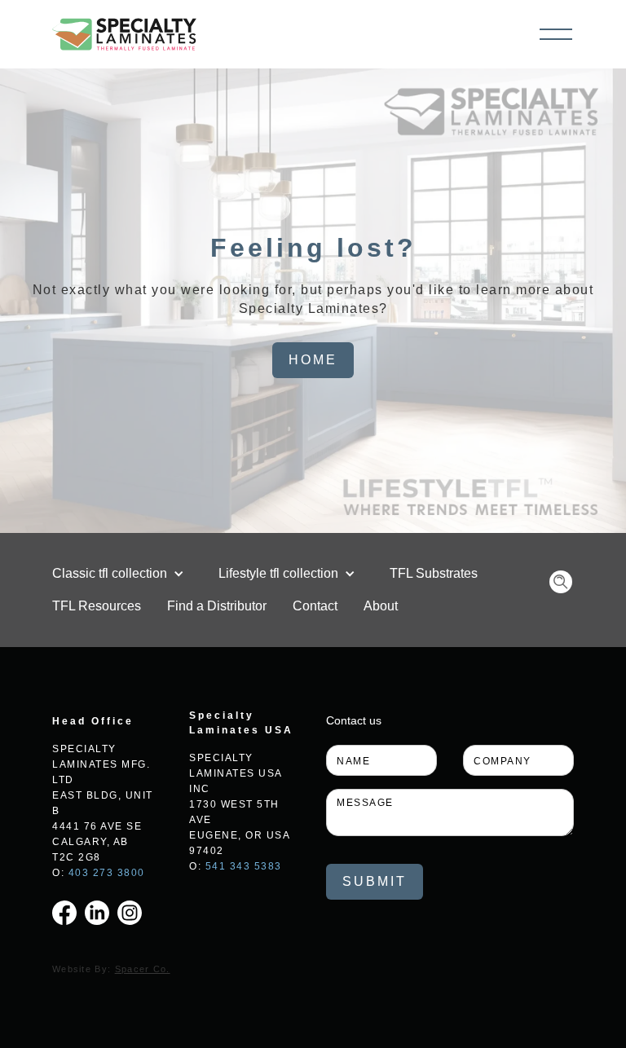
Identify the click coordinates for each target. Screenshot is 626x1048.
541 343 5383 (243, 866)
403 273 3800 (106, 872)
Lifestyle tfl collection (278, 573)
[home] (124, 34)
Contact (315, 606)
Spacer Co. (142, 969)
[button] (556, 34)
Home (313, 360)
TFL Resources (96, 606)
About (381, 606)
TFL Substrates (434, 573)
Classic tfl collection (109, 573)
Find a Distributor (217, 606)
